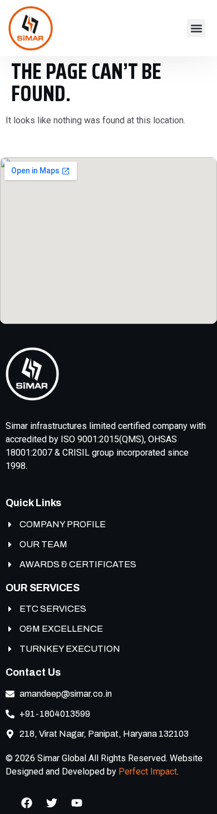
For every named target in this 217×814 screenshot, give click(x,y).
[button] (196, 28)
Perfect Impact (148, 771)
